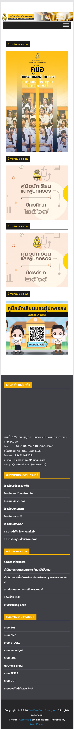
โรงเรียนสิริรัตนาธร (14, 501)
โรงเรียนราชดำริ (13, 516)
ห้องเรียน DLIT (12, 597)
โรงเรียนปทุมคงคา (14, 509)
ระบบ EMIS (10, 658)
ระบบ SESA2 (11, 673)
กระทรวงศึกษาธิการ (15, 562)
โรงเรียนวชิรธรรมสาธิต (16, 486)
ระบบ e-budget (13, 650)
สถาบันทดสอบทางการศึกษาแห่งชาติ (23, 589)
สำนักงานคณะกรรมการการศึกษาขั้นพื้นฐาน (27, 570)
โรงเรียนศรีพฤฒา (13, 524)
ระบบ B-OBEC (12, 643)
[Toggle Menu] (66, 25)
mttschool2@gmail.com (30, 460)
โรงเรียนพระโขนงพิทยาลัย (18, 493)
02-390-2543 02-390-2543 (35, 446)
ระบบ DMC (10, 635)
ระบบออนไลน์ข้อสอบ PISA (18, 688)
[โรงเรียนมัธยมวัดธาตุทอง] (37, 14)
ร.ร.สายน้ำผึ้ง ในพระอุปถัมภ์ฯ (19, 532)
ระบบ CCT (10, 681)
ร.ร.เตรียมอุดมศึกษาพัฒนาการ (20, 539)
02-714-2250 (24, 455)
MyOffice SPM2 (13, 666)
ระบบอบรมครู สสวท (15, 605)
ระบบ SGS (9, 628)
